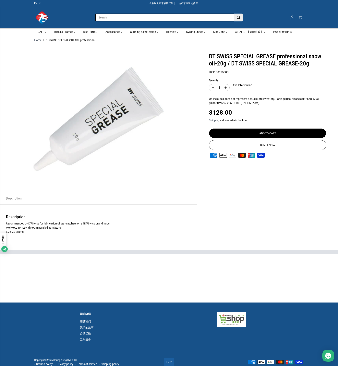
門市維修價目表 (283, 31)
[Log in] (292, 17)
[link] (237, 319)
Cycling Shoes (195, 31)
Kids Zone (219, 31)
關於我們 (85, 321)
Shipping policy (110, 364)
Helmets (171, 31)
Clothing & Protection (143, 31)
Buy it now (267, 145)
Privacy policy (65, 364)
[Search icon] (238, 17)
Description (14, 198)
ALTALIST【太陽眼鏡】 (249, 31)
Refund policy (44, 364)
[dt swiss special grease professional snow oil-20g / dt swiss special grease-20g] (98, 119)
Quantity (213, 80)
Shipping (214, 120)
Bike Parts (89, 31)
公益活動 (85, 333)
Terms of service (87, 364)
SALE (41, 31)
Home (38, 40)
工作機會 (85, 339)
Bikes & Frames (64, 31)
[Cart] (300, 17)
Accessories (113, 31)
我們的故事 (87, 327)
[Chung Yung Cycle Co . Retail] (42, 17)
